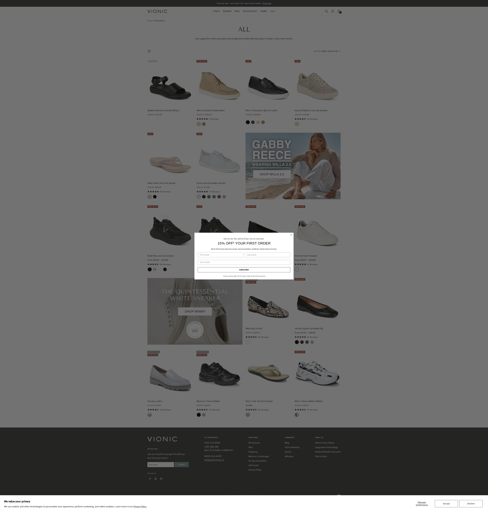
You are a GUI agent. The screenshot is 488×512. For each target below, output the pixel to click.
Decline (471, 503)
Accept (446, 503)
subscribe (244, 270)
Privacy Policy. (140, 506)
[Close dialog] (291, 235)
